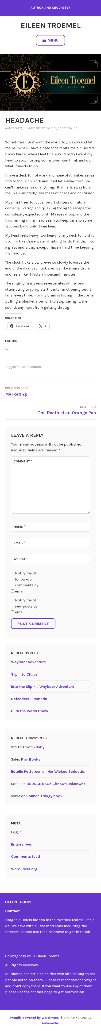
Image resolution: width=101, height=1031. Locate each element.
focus (20, 367)
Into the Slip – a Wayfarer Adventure (42, 686)
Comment (23, 461)
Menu (53, 40)
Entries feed (21, 844)
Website (20, 559)
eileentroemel (45, 128)
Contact (12, 911)
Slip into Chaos (24, 674)
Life (75, 128)
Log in (16, 832)
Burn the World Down (29, 711)
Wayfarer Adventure (28, 662)
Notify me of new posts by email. (26, 606)
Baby (40, 747)
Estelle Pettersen (26, 771)
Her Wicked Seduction (66, 771)
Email (19, 543)
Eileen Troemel (51, 25)
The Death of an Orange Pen (67, 410)
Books (34, 759)
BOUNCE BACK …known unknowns (56, 783)
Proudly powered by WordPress (34, 1018)
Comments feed (25, 856)
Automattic (50, 1023)
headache (34, 367)
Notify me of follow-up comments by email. (26, 582)
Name (19, 527)
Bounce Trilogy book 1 (45, 796)
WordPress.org (24, 869)
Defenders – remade (29, 698)
